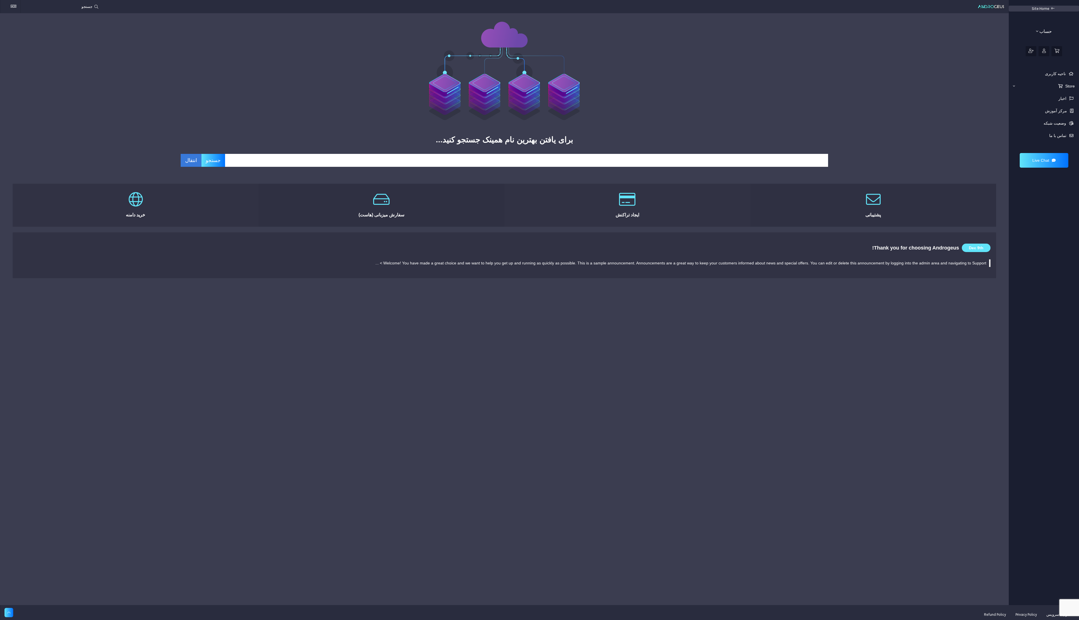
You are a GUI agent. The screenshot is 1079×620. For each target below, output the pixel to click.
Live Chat (1041, 160)
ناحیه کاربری (1056, 73)
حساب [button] (1045, 31)
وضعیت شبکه (1055, 123)
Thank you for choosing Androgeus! (915, 248)
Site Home (1040, 8)
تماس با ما (1058, 135)
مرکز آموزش (1056, 111)
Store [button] (1069, 86)
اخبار (1062, 98)
